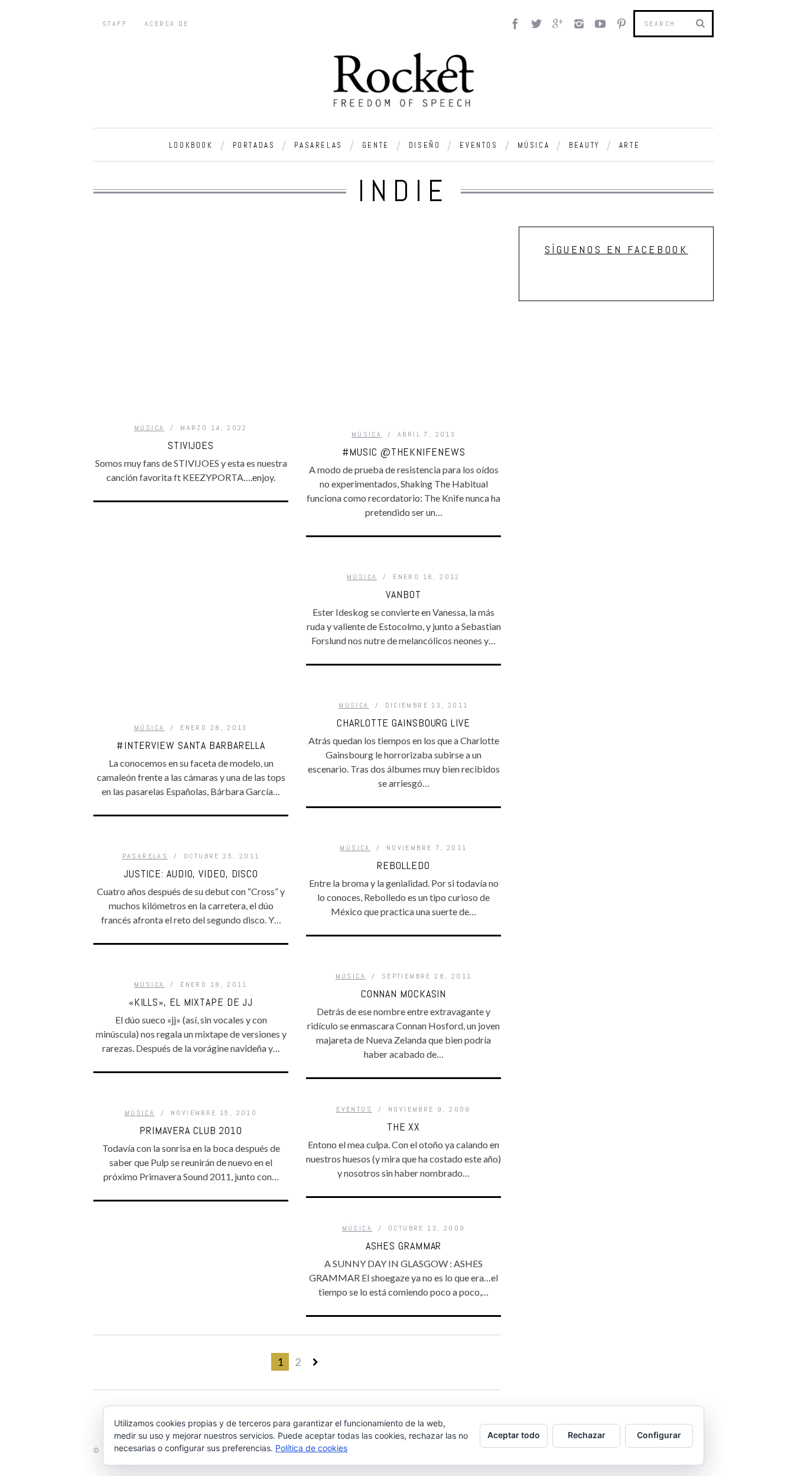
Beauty (584, 145)
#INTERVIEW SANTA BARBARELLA (190, 745)
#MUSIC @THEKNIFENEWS (404, 451)
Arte (629, 145)
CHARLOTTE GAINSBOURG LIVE (403, 722)
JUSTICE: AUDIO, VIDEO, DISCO (190, 873)
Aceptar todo (513, 1435)
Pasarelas (318, 145)
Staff (114, 23)
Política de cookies (311, 1448)
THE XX (403, 1126)
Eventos (478, 145)
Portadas (254, 145)
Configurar (659, 1435)
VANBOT (403, 594)
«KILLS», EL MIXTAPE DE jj (191, 1002)
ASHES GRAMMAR (404, 1245)
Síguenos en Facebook (616, 249)
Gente (375, 145)
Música (534, 145)
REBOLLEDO (403, 865)
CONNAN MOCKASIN (404, 993)
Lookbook (191, 145)
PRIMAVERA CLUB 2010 (190, 1130)
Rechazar (587, 1435)
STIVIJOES (191, 445)
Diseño (425, 145)
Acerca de (167, 23)
